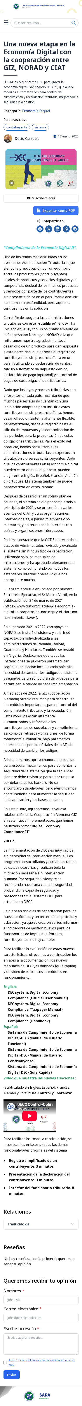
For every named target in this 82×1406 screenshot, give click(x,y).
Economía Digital (36, 110)
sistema (40, 127)
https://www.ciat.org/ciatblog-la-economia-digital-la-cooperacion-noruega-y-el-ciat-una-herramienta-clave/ (40, 612)
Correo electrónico (22, 1308)
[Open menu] (6, 23)
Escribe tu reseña (21, 1328)
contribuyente (16, 127)
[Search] (74, 23)
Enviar (11, 1375)
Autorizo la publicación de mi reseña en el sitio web (42, 1362)
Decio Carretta (27, 138)
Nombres (13, 1290)
